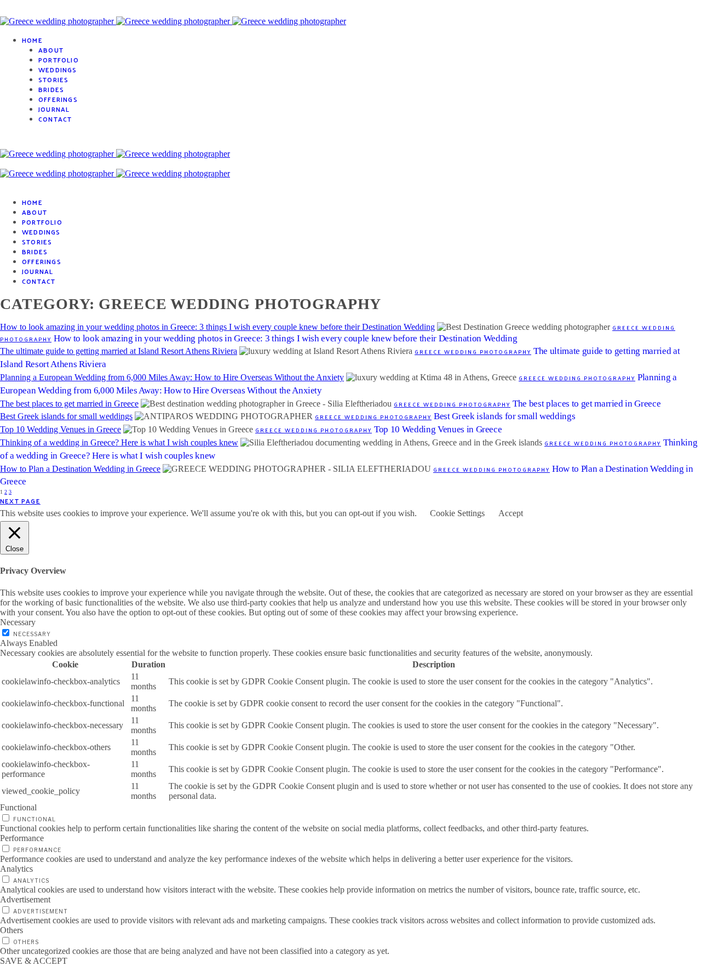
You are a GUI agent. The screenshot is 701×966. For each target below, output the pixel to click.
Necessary (32, 634)
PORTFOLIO (58, 60)
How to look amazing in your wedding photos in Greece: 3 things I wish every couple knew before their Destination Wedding (217, 326)
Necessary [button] (18, 622)
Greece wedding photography (473, 352)
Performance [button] (22, 838)
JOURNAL (54, 109)
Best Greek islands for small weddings (66, 416)
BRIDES (51, 89)
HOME (32, 40)
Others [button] (11, 930)
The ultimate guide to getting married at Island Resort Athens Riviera (118, 351)
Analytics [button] (16, 868)
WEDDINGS (57, 70)
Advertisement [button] (25, 899)
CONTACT (55, 119)
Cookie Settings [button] (457, 513)
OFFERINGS (58, 99)
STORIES (53, 79)
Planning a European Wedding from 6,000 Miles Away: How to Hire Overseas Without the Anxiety (172, 377)
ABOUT (51, 50)
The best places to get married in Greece (69, 403)
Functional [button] (18, 807)
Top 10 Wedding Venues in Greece (60, 429)
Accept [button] (510, 513)
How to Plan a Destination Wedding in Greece (80, 468)
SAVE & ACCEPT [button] (33, 960)
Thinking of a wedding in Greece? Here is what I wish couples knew (119, 442)
